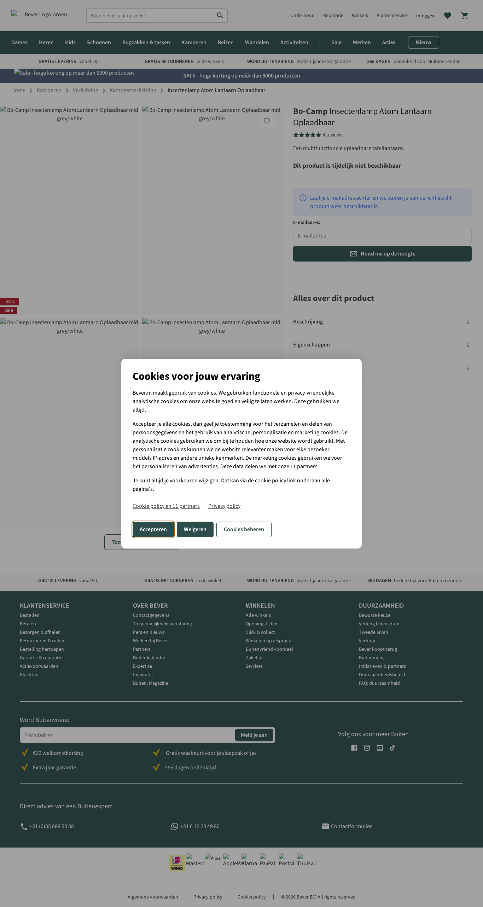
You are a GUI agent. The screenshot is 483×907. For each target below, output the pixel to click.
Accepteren (153, 529)
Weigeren (195, 529)
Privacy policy (224, 506)
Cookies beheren (244, 529)
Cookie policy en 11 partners (166, 506)
